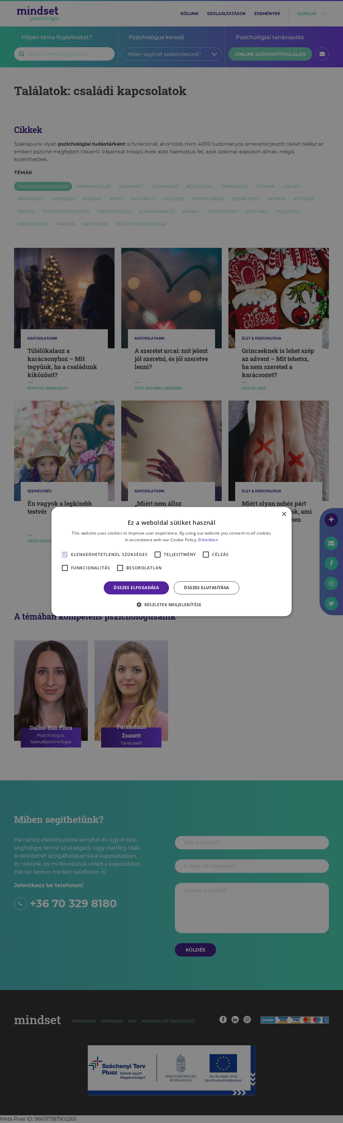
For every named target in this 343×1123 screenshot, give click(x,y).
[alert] (171, 561)
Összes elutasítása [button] (206, 587)
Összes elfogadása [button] (136, 587)
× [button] (283, 513)
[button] (171, 604)
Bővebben (208, 540)
